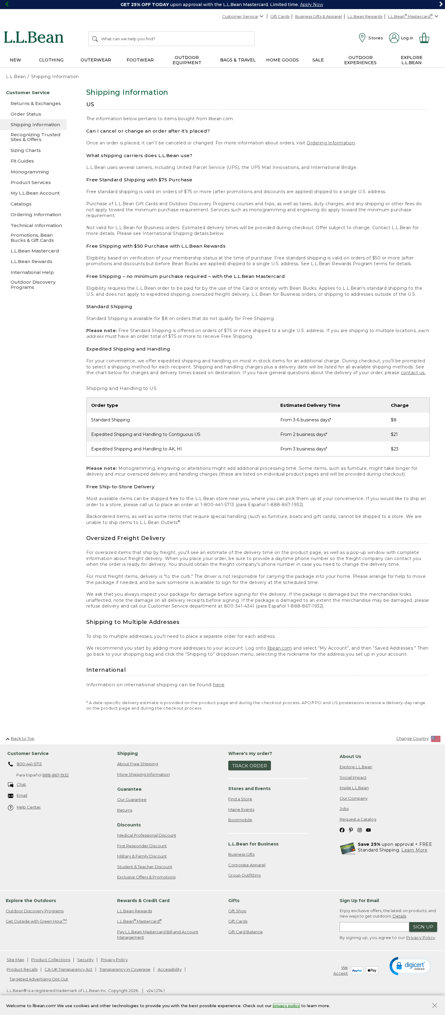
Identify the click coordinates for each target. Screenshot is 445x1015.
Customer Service (240, 16)
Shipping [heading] (127, 753)
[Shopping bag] (426, 38)
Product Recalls (22, 969)
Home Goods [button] (282, 60)
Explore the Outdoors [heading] (31, 900)
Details (399, 916)
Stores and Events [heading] (249, 788)
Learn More (414, 850)
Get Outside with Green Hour (36, 921)
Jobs (344, 808)
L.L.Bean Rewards (365, 16)
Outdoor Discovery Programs (35, 910)
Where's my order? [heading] (250, 753)
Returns (124, 810)
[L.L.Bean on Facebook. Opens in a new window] (342, 830)
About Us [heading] (350, 756)
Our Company (354, 798)
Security (85, 959)
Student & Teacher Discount (144, 866)
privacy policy (286, 1005)
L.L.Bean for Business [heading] (253, 844)
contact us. (413, 372)
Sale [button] (318, 60)
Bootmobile (240, 819)
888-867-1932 (55, 775)
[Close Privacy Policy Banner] (434, 1006)
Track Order (249, 766)
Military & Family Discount (142, 856)
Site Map (15, 959)
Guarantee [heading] (129, 789)
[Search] (95, 38)
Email (22, 795)
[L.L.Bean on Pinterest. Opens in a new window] (350, 830)
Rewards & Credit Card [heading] (143, 900)
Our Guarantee (132, 799)
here (218, 684)
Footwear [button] (140, 60)
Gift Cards (279, 16)
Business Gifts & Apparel (318, 16)
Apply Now (311, 4)
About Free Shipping (137, 763)
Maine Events (241, 809)
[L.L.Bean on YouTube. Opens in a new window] (368, 830)
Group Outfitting (244, 875)
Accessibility (170, 969)
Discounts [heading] (129, 825)
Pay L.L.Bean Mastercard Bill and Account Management (157, 934)
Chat (21, 784)
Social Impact (353, 777)
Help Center (29, 807)
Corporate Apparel (246, 864)
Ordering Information (331, 143)
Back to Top (23, 738)
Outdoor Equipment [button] (187, 60)
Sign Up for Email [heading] (359, 900)
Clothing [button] (51, 60)
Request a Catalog (358, 819)
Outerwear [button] (96, 60)
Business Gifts (241, 854)
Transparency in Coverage (124, 969)
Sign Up (423, 927)
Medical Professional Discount (146, 835)
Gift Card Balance (245, 931)
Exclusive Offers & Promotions (146, 877)
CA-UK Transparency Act (68, 969)
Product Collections (50, 959)
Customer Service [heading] (28, 753)
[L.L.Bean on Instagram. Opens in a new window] (359, 830)
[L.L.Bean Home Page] (35, 38)
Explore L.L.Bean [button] (412, 60)
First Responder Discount (142, 845)
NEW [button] (15, 60)
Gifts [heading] (233, 900)
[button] (411, 965)
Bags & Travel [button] (238, 60)
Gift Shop (237, 910)
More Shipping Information (143, 774)
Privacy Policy (420, 937)
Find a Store (240, 798)
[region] (222, 4)
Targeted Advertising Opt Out (38, 979)
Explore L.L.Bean (356, 766)
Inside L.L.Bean (354, 787)
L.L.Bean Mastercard (139, 921)
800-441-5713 (29, 763)
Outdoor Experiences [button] (360, 60)
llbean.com (280, 648)
